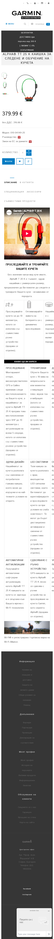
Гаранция (27, 812)
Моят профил (27, 760)
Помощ (27, 705)
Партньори (27, 727)
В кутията (27, 182)
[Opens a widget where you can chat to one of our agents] (34, 922)
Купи (9, 161)
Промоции (27, 732)
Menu (10, 24)
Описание (10, 182)
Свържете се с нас (27, 807)
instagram (27, 895)
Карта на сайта (27, 822)
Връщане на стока (27, 817)
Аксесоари (34, 191)
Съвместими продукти (20, 201)
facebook (27, 889)
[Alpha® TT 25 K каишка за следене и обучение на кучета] (5, 76)
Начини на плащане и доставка (27, 674)
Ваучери (27, 722)
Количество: (10, 152)
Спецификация (14, 191)
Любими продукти (27, 775)
